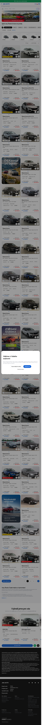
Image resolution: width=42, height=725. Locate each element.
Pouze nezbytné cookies (16, 366)
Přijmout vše (27, 366)
